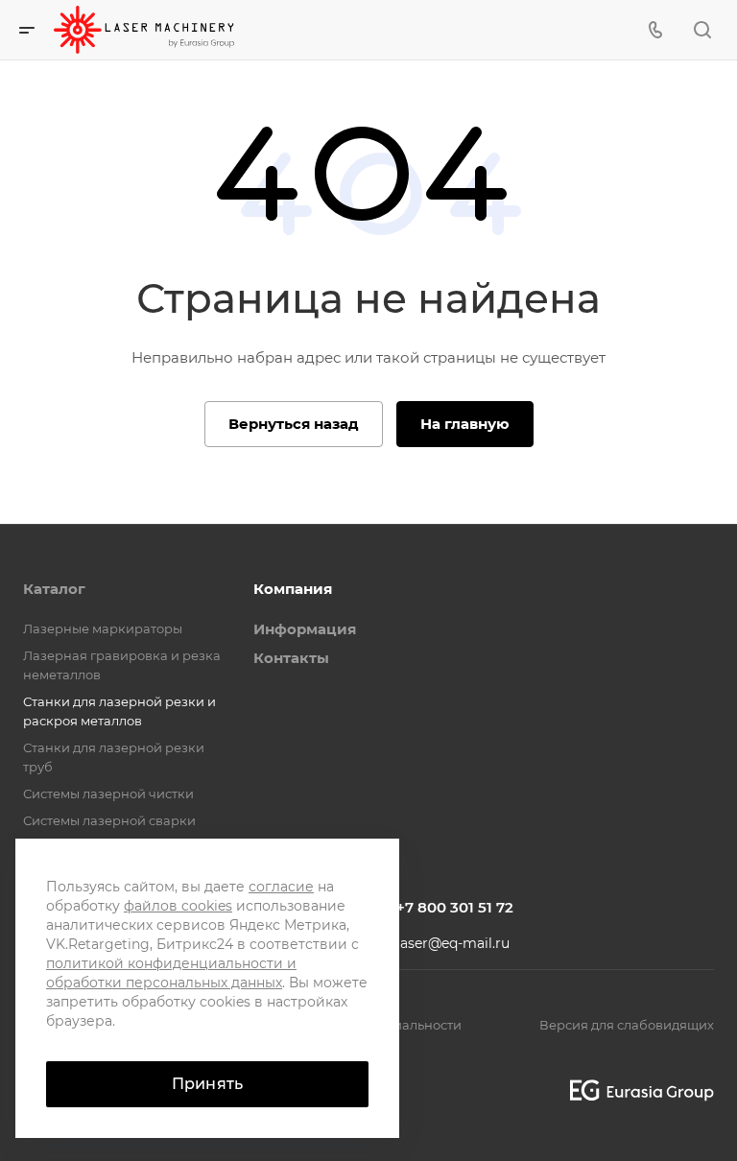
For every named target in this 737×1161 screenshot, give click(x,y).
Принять (207, 1084)
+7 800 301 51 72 (454, 907)
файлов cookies (178, 905)
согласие (281, 886)
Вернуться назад (293, 424)
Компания (292, 589)
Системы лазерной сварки (109, 820)
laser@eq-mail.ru (453, 943)
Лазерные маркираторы (102, 628)
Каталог (54, 589)
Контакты (291, 658)
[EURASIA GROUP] (635, 1090)
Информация (304, 629)
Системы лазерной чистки (108, 793)
